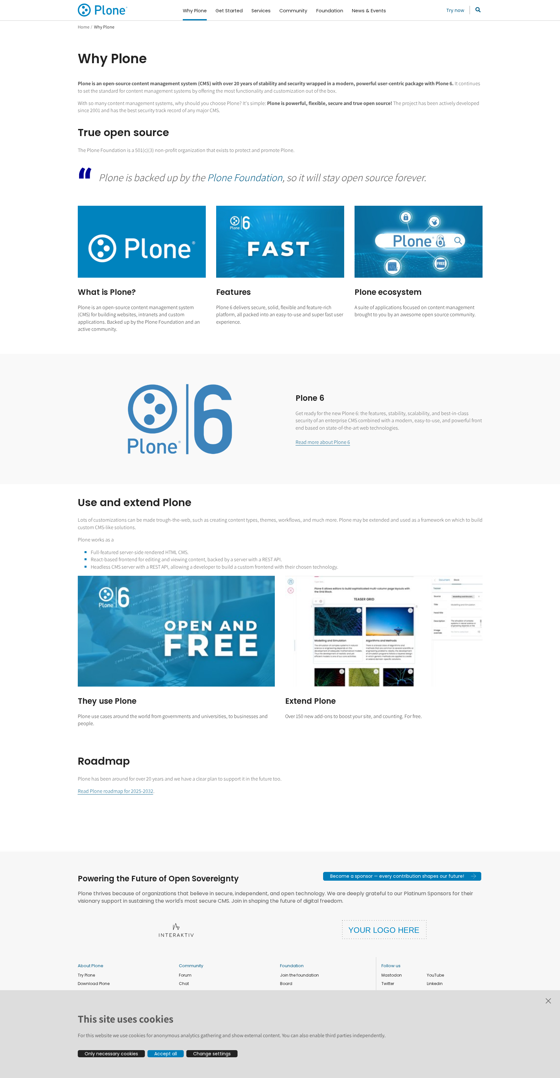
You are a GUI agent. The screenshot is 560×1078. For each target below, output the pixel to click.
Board (286, 983)
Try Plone (86, 975)
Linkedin (435, 983)
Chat (184, 983)
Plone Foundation (244, 177)
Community (191, 966)
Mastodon (391, 975)
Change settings (212, 1053)
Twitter (387, 983)
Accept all (165, 1053)
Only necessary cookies (111, 1053)
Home (83, 27)
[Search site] (476, 10)
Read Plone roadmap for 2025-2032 (115, 791)
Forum (185, 975)
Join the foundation (299, 975)
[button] (402, 876)
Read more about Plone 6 (323, 442)
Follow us (391, 966)
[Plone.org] (103, 10)
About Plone (90, 966)
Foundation (292, 966)
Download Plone (94, 983)
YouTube (435, 975)
